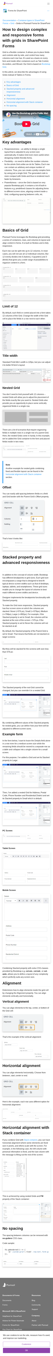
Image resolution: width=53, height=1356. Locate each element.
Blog (33, 1300)
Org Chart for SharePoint (12, 1329)
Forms (5, 1305)
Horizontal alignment (16, 99)
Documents (6, 1300)
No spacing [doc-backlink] (12, 1228)
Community (36, 1305)
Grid (12, 23)
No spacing (12, 106)
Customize (26, 1344)
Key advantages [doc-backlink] (16, 142)
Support (35, 1309)
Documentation (9, 20)
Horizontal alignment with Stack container (25, 102)
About (34, 1321)
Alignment (11, 95)
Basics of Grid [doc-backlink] (15, 230)
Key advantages (14, 82)
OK (26, 1350)
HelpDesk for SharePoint (12, 1316)
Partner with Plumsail (40, 1325)
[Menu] (48, 4)
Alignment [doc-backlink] (11, 983)
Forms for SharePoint (10, 1325)
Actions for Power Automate (13, 1321)
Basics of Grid (13, 85)
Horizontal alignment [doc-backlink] (21, 1066)
